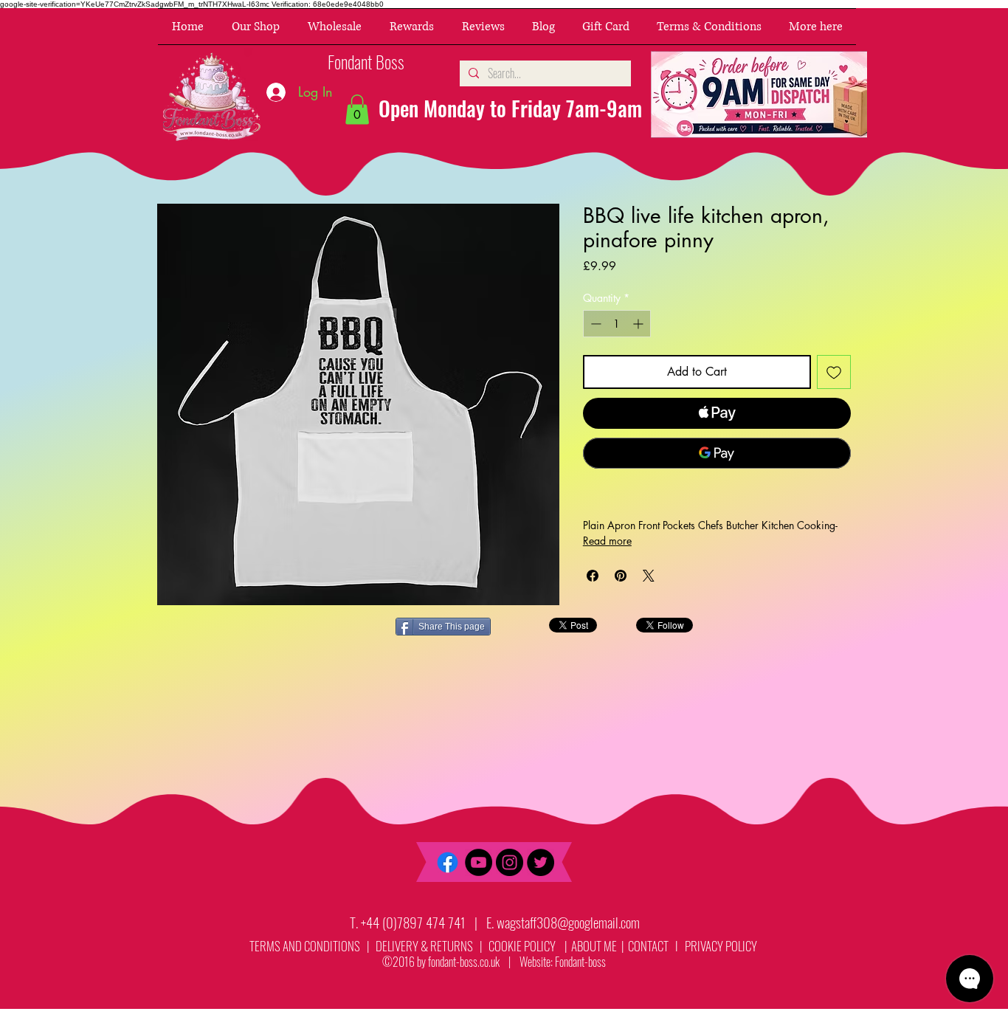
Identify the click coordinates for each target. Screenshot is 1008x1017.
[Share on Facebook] (592, 576)
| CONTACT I (652, 946)
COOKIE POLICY (522, 946)
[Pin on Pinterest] (620, 576)
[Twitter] (540, 862)
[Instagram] (509, 862)
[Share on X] (648, 576)
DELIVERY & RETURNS (424, 946)
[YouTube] (478, 862)
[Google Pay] (717, 453)
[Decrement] (594, 324)
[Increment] (639, 324)
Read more (607, 541)
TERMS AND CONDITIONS (304, 946)
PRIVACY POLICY (722, 946)
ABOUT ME (593, 946)
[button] (256, 26)
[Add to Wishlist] (834, 372)
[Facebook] (447, 862)
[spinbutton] (617, 324)
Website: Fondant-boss (562, 962)
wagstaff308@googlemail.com (568, 921)
